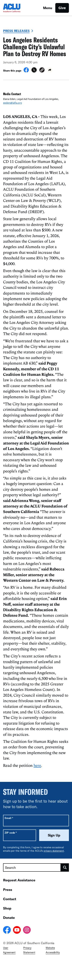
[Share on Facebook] (26, 71)
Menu (47, 8)
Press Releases (16, 31)
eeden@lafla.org (12, 102)
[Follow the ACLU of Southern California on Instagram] (27, 930)
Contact (9, 899)
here (37, 765)
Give (62, 8)
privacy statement (54, 850)
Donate (9, 917)
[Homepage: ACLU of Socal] (16, 8)
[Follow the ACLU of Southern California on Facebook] (7, 930)
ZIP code (11, 832)
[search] (65, 867)
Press (7, 889)
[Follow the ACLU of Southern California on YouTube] (17, 930)
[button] (42, 70)
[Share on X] (34, 71)
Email (9, 818)
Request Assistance (19, 880)
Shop (7, 908)
